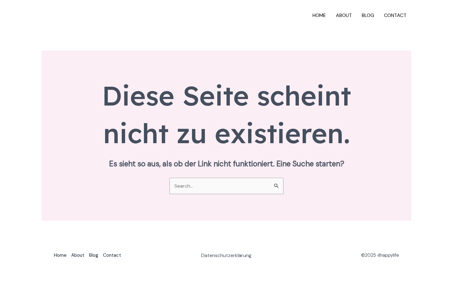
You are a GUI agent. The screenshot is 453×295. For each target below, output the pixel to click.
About (344, 15)
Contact (395, 15)
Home (319, 15)
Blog (368, 15)
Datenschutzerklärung (226, 255)
